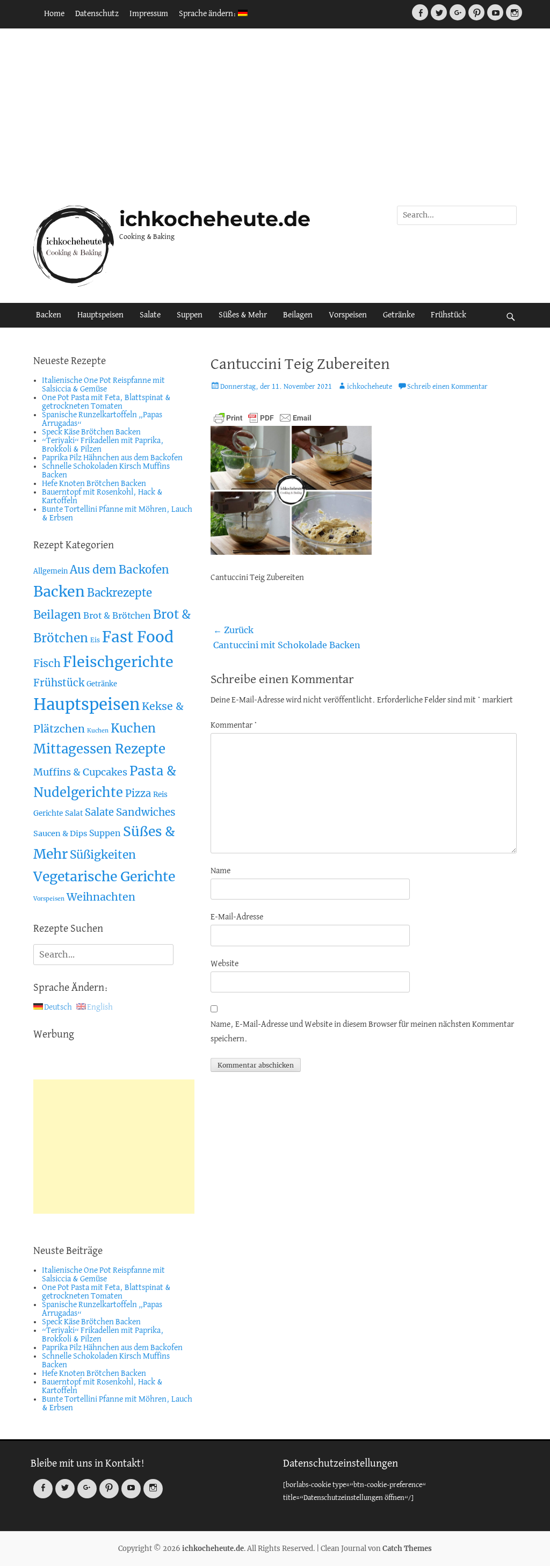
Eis (95, 640)
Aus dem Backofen (119, 570)
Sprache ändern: (208, 14)
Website (224, 964)
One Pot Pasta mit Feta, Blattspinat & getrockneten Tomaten (106, 402)
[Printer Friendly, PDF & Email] (263, 418)
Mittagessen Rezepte (99, 749)
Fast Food (137, 637)
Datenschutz (97, 14)
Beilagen (298, 315)
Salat (74, 813)
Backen (48, 315)
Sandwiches (146, 812)
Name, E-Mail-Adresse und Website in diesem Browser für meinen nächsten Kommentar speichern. (362, 1031)
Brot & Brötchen (117, 615)
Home (54, 14)
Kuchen (97, 730)
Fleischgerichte (118, 662)
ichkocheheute (369, 386)
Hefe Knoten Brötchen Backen (94, 484)
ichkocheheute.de (214, 218)
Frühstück (448, 315)
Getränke (399, 315)
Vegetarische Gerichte (104, 876)
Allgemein (50, 571)
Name (220, 871)
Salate (150, 315)
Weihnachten (101, 896)
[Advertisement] (275, 117)
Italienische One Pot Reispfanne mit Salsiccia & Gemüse (103, 385)
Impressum (148, 14)
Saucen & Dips (60, 833)
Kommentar (234, 725)
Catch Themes (407, 1548)
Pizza (138, 793)
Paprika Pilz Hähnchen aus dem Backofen (112, 458)
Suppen (189, 315)
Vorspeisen (348, 315)
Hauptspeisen (100, 315)
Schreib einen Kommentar (447, 386)
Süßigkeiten (103, 854)
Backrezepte (119, 593)
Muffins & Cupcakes (80, 772)
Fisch (47, 663)
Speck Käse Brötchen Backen (91, 432)
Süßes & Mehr (243, 315)
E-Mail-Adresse (237, 917)
